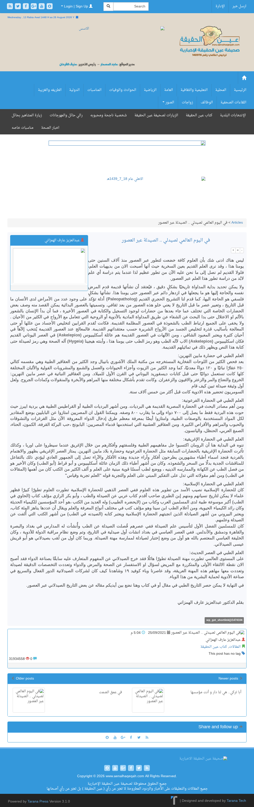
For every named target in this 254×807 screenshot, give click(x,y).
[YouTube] (42, 6)
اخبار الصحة (50, 127)
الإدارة (220, 6)
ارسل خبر (239, 6)
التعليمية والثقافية (194, 90)
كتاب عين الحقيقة (199, 115)
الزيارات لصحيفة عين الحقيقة (156, 115)
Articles (237, 222)
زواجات (187, 102)
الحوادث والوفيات (122, 90)
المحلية (220, 90)
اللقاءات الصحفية (233, 102)
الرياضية (150, 90)
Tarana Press (38, 801)
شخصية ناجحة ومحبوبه (108, 115)
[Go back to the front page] (209, 42)
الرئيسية (240, 90)
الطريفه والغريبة (50, 90)
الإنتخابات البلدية (233, 115)
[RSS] (10, 6)
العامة (168, 90)
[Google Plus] (34, 6)
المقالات (235, 647)
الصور (169, 102)
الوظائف (207, 102)
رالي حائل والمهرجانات (66, 115)
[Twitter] (18, 6)
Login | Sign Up (76, 6)
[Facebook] (26, 6)
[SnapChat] (49, 6)
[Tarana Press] (174, 801)
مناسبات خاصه (22, 127)
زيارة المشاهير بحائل (27, 115)
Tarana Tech (236, 801)
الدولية (74, 90)
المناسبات (94, 90)
